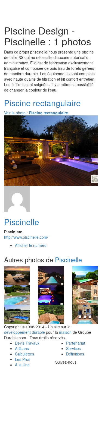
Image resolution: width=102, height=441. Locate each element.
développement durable (24, 332)
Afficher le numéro (31, 245)
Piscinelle (21, 222)
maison (65, 332)
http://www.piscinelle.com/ (26, 237)
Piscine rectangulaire (42, 103)
